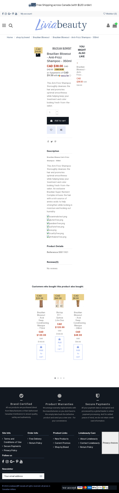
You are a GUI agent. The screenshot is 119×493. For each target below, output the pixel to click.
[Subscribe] (41, 476)
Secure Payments (12, 446)
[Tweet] (52, 141)
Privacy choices (110, 443)
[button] (59, 74)
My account (26, 13)
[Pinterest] (55, 141)
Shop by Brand (62, 447)
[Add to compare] (61, 130)
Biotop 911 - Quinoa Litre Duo (59, 316)
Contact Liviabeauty (90, 443)
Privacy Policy (10, 450)
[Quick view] (41, 310)
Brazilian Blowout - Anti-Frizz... (81, 71)
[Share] (48, 141)
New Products (61, 439)
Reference (52, 252)
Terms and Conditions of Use (12, 440)
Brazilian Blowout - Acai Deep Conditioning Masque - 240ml (80, 320)
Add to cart (60, 120)
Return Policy (35, 443)
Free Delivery (35, 439)
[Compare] (43, 306)
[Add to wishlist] (51, 130)
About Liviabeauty (89, 439)
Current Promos (62, 443)
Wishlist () (111, 13)
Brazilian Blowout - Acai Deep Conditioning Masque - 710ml (43, 320)
